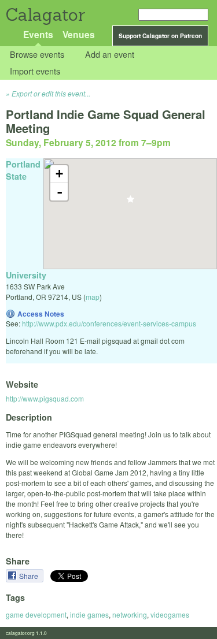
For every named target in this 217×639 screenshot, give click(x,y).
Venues (78, 34)
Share (29, 576)
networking (129, 614)
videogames (169, 614)
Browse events (37, 55)
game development (36, 614)
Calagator (45, 15)
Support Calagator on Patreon (160, 36)
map (93, 297)
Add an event (109, 55)
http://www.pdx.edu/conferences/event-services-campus (109, 323)
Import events (35, 71)
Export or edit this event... (51, 93)
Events (38, 34)
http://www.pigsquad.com (45, 398)
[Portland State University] (130, 203)
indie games (89, 614)
